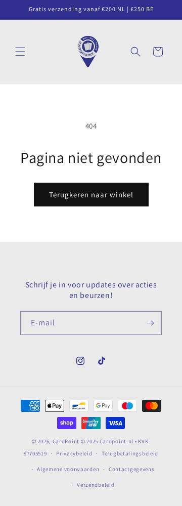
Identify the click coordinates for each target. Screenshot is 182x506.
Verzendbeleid (95, 484)
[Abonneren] (150, 323)
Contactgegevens (132, 469)
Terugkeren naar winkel (91, 194)
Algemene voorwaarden (68, 469)
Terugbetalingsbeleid (130, 453)
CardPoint (66, 441)
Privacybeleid (74, 453)
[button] (20, 51)
